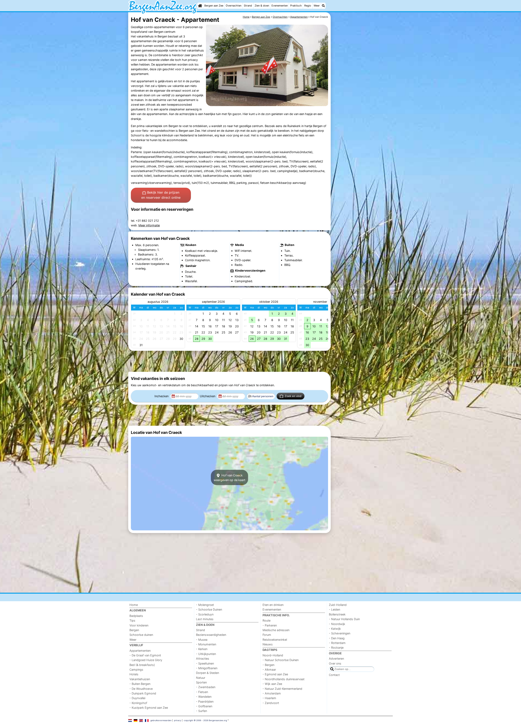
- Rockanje (336, 647)
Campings (136, 669)
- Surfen (201, 711)
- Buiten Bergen (139, 684)
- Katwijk (335, 628)
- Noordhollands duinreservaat (283, 679)
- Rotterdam (337, 643)
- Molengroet (205, 605)
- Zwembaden (205, 687)
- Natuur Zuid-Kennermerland (282, 688)
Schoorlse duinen (141, 634)
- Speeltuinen (205, 663)
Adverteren (336, 658)
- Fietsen (202, 692)
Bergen (134, 630)
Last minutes (204, 619)
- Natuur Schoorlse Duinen (281, 660)
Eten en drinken (273, 605)
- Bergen (268, 665)
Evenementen (279, 5)
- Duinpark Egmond (142, 693)
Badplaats (136, 616)
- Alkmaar (269, 669)
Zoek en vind (293, 396)
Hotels (133, 674)
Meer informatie (149, 225)
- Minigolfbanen (206, 668)
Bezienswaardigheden (211, 634)
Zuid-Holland (338, 605)
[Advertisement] (362, 106)
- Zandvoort (271, 703)
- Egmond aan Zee (275, 674)
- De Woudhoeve (141, 688)
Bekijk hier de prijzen (161, 195)
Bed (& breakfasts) (142, 665)
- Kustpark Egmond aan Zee (148, 707)
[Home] (200, 6)
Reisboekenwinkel (275, 639)
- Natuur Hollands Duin (344, 619)
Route (266, 620)
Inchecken (161, 396)
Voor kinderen (138, 625)
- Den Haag (337, 638)
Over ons (335, 663)
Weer (317, 5)
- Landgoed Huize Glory (145, 660)
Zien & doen (262, 5)
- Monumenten (206, 644)
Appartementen (140, 650)
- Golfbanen (204, 706)
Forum (267, 634)
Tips (132, 620)
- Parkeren (270, 625)
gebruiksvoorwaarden (161, 720)
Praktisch (296, 5)
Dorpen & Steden (207, 673)
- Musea (201, 639)
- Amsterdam (272, 693)
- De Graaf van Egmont (145, 655)
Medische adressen (276, 630)
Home (133, 605)
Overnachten (233, 5)
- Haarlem (269, 698)
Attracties (202, 658)
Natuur (200, 677)
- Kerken (201, 649)
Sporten (201, 682)
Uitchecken (208, 396)
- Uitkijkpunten (206, 654)
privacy (177, 720)
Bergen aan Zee (213, 5)
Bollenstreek (337, 614)
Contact (334, 675)
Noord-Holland (273, 655)
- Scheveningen (339, 633)
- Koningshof (138, 703)
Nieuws (268, 644)
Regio (307, 5)
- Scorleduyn (204, 614)
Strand (248, 5)
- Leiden (334, 609)
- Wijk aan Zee (272, 684)
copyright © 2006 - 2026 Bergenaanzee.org (205, 720)
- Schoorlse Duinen (209, 609)
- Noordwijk (337, 624)
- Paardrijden (204, 701)
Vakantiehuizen (139, 679)
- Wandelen (203, 696)
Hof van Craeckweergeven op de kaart (229, 477)
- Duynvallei (137, 698)
